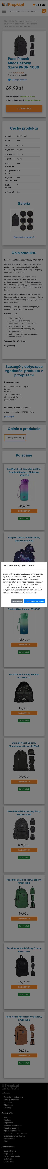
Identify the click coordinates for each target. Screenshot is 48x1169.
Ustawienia (17, 601)
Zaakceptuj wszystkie (34, 601)
